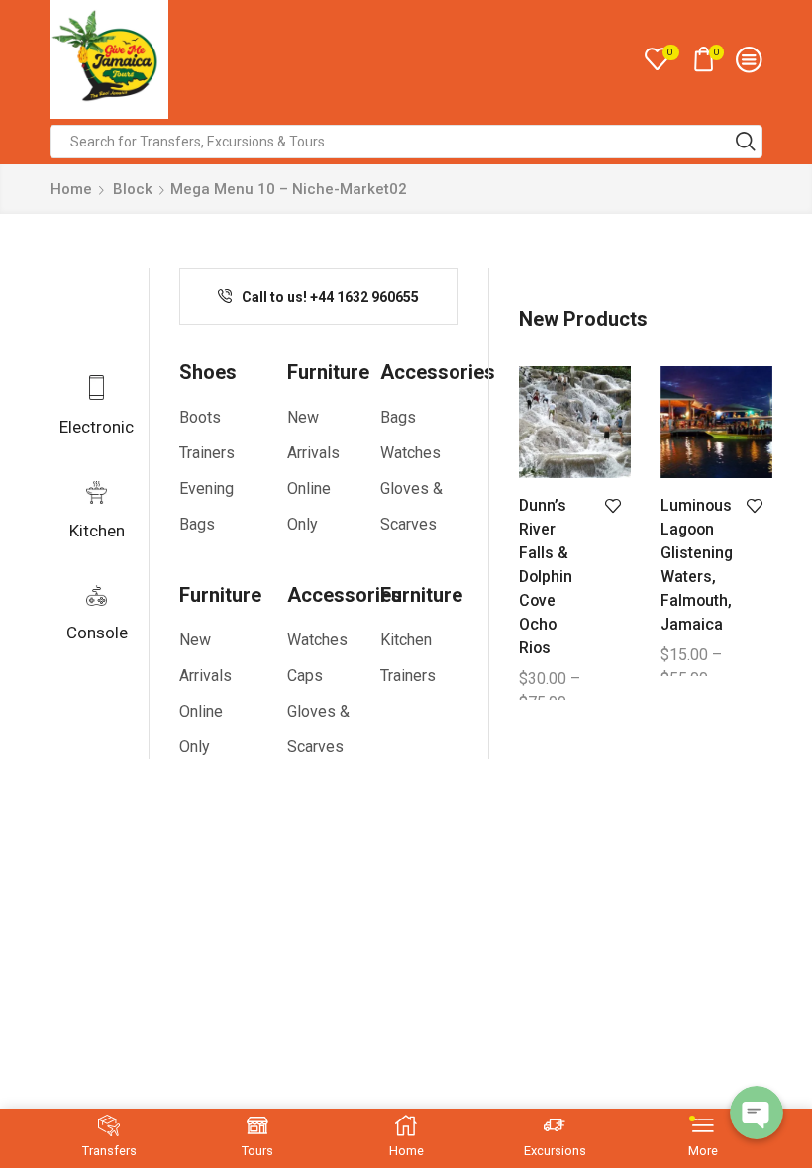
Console (97, 632)
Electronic (96, 427)
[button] (318, 297)
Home (71, 189)
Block (132, 189)
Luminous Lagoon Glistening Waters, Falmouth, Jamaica (695, 564)
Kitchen (97, 530)
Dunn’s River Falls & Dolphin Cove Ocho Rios (545, 576)
